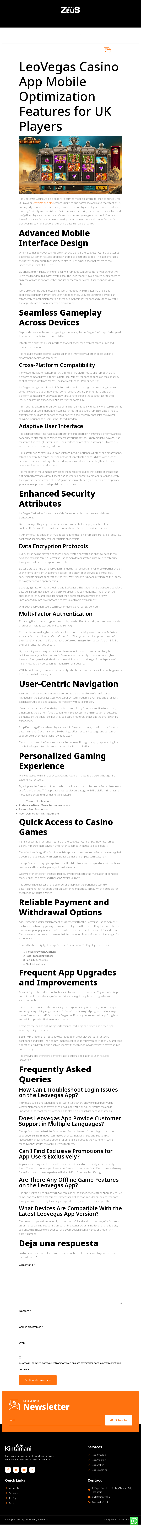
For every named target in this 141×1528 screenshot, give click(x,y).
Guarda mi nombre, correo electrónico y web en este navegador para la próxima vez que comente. (70, 1366)
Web (22, 1342)
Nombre (25, 1310)
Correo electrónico (31, 1326)
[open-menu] (5, 23)
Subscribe (121, 1420)
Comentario (27, 1264)
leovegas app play (43, 202)
